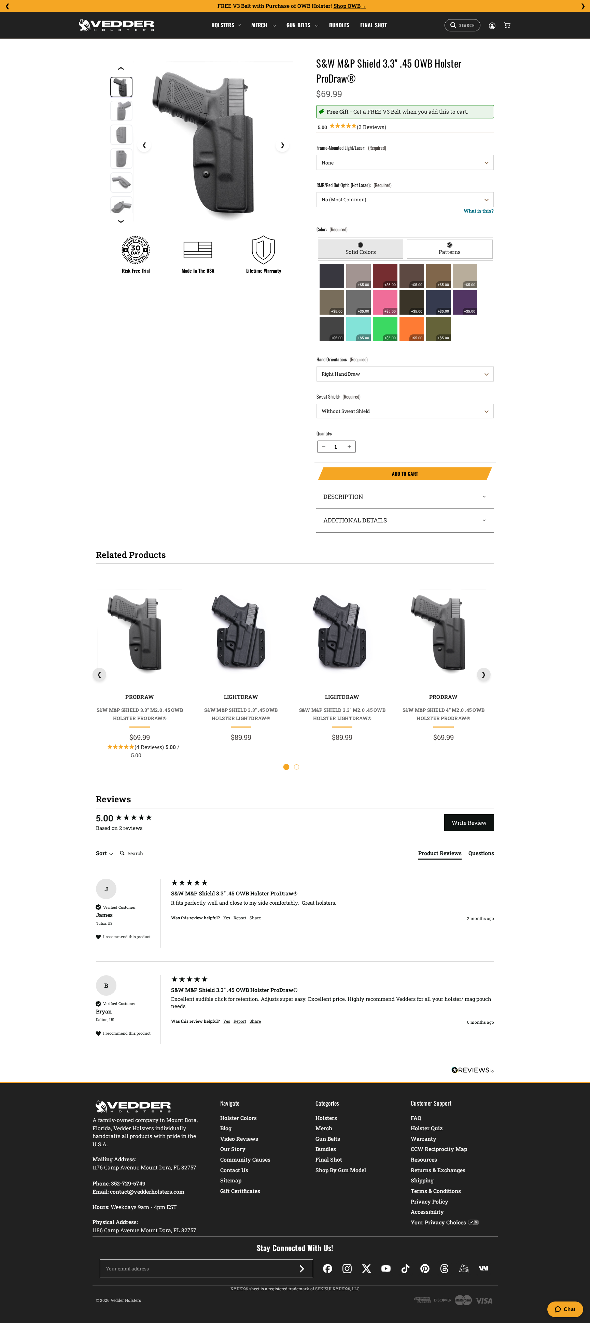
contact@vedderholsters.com (147, 1191)
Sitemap (230, 1180)
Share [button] (255, 917)
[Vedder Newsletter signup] (301, 1269)
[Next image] (282, 145)
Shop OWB (347, 5)
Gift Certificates (240, 1190)
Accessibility (427, 1211)
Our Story (232, 1148)
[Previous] (7, 6)
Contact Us (234, 1170)
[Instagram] (347, 1268)
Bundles (339, 25)
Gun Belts (299, 25)
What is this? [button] (479, 210)
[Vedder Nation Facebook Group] (483, 1268)
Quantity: (324, 433)
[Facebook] (327, 1268)
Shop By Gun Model (340, 1170)
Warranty (423, 1138)
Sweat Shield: (339, 396)
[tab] (361, 249)
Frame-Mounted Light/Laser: (351, 147)
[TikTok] (405, 1268)
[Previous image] (144, 145)
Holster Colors (238, 1117)
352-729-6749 (128, 1183)
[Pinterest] (425, 1268)
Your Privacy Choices (438, 1222)
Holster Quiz (426, 1128)
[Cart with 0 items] (506, 25)
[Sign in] (491, 25)
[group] (132, 818)
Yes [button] (226, 917)
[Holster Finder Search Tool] (462, 25)
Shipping (422, 1180)
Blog (225, 1128)
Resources (424, 1159)
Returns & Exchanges (438, 1170)
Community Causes (245, 1159)
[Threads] (444, 1268)
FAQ (416, 1117)
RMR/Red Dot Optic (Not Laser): (354, 184)
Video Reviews (239, 1138)
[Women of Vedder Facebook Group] (463, 1268)
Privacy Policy (429, 1201)
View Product (139, 633)
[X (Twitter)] (366, 1268)
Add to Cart (368, 473)
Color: (332, 229)
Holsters (222, 25)
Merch (260, 25)
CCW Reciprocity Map (439, 1148)
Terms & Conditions (436, 1190)
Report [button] (240, 917)
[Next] (583, 6)
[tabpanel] (405, 302)
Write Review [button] (469, 822)
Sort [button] (102, 853)
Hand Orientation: (342, 359)
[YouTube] (386, 1268)
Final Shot (373, 25)
